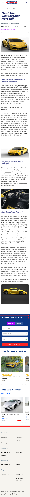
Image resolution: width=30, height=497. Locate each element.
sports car (8, 172)
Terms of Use (5, 474)
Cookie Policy (5, 477)
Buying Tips (19, 440)
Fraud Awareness (6, 483)
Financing (4, 443)
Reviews (3, 440)
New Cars (11, 323)
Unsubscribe (19, 483)
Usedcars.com (5, 464)
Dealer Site (19, 452)
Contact (3, 455)
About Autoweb (5, 452)
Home (8, 8)
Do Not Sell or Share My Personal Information (21, 478)
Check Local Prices (15, 344)
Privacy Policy (20, 474)
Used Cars (19, 323)
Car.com (18, 464)
